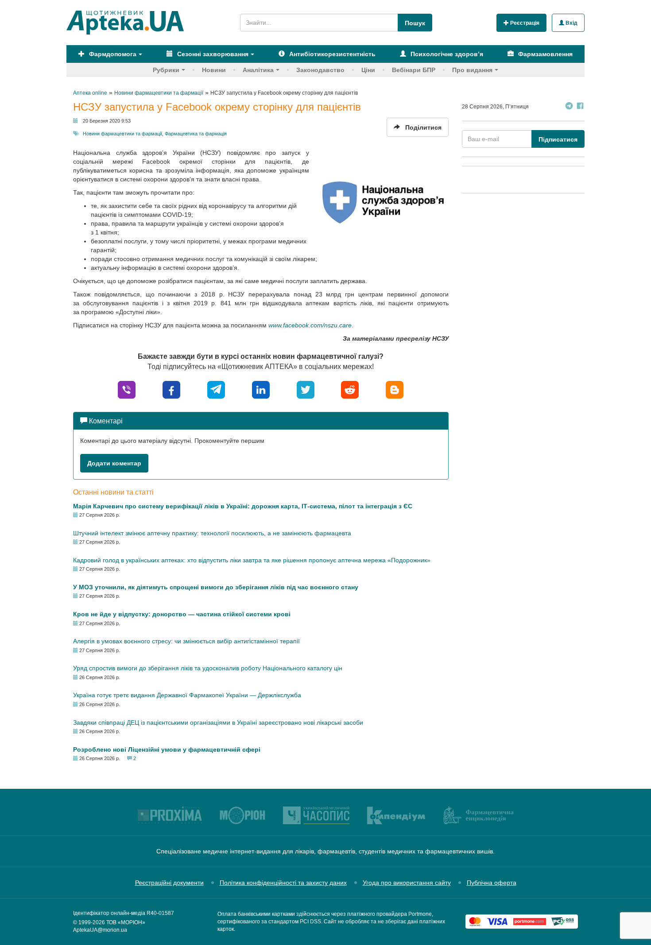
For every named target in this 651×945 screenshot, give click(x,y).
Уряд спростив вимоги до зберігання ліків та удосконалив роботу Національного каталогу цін (207, 668)
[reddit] (350, 389)
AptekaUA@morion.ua (100, 930)
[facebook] (171, 389)
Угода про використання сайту (407, 882)
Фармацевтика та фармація (196, 133)
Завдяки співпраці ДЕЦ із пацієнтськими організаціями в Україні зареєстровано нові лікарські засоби (218, 722)
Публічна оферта (491, 882)
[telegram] (216, 389)
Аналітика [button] (258, 69)
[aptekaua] (394, 389)
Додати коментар (114, 463)
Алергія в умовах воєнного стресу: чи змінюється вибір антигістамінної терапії (186, 641)
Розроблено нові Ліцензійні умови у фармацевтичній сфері (166, 749)
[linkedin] (261, 389)
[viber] (127, 389)
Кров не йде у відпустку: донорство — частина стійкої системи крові (182, 614)
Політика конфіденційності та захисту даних (283, 882)
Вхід (570, 23)
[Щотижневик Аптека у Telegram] (569, 106)
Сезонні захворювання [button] (211, 54)
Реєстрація (524, 23)
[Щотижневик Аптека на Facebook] (580, 106)
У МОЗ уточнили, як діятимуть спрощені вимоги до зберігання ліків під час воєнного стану (215, 587)
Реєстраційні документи (169, 882)
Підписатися (558, 139)
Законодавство (320, 69)
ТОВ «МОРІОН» (125, 922)
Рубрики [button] (166, 69)
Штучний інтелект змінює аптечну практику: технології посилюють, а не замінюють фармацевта (212, 533)
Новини (214, 69)
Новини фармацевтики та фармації (122, 133)
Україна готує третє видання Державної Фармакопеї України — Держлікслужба (187, 695)
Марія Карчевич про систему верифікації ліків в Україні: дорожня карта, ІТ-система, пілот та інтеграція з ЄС (242, 506)
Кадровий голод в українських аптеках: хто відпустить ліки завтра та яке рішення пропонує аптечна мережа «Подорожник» (251, 560)
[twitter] (305, 389)
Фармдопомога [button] (111, 54)
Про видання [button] (472, 69)
